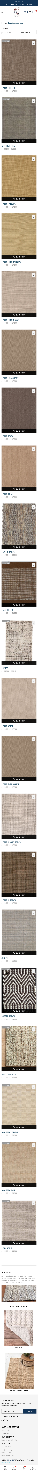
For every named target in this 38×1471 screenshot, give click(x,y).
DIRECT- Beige (7, 494)
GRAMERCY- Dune (8, 1190)
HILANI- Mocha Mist (9, 1074)
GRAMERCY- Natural (10, 1132)
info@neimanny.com (8, 1450)
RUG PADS (6, 1273)
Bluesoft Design (6, 1462)
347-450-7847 (6, 1447)
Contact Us (5, 1433)
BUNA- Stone (7, 1248)
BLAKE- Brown (7, 610)
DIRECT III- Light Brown (11, 842)
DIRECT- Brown (8, 436)
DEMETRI (5, 668)
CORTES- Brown (8, 1016)
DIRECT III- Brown (9, 900)
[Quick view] (33, 43)
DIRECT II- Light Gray (10, 320)
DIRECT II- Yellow (9, 204)
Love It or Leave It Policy (10, 1440)
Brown (5, 28)
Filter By (7, 33)
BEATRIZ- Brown (8, 552)
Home (4, 23)
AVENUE (4, 958)
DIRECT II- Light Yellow (11, 262)
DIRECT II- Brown (8, 88)
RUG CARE (18, 1347)
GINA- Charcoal (8, 146)
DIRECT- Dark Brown (10, 784)
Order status (6, 1430)
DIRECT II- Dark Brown (11, 378)
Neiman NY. (10, 1460)
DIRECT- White (7, 726)
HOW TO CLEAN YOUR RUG (19, 1390)
